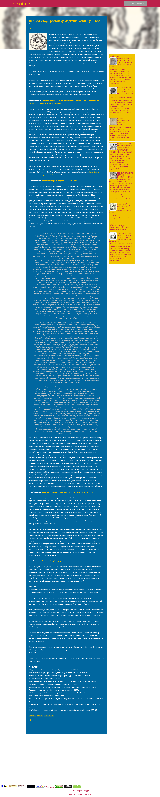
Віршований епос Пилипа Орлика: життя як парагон (124, 60)
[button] (30, 28)
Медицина (51, 715)
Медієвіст (23, 3)
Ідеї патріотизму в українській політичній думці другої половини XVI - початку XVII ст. (121, 177)
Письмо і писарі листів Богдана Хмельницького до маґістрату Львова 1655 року (121, 92)
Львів (45, 715)
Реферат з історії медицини (53, 561)
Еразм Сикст (39, 715)
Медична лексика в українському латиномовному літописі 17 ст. (67, 492)
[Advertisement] (66, 750)
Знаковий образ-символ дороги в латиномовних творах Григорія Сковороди (120, 237)
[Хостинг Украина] (40, 787)
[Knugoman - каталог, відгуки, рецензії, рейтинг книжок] (59, 787)
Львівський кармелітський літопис (123, 206)
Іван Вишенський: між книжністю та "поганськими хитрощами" (125, 147)
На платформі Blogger (81, 791)
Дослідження (32, 715)
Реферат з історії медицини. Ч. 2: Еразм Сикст (60, 181)
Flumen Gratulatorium (123, 120)
